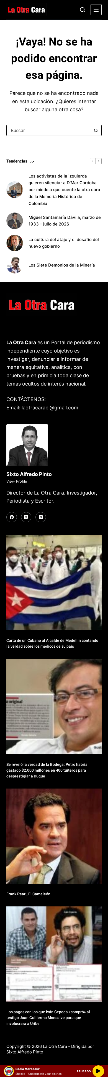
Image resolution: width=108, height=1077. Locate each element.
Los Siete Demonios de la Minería (62, 265)
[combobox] (49, 130)
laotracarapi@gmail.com (50, 407)
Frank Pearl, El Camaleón (28, 894)
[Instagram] (40, 517)
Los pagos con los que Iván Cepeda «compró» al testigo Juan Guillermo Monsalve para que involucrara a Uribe (48, 1018)
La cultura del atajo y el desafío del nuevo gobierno (64, 243)
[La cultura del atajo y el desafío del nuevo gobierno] (14, 243)
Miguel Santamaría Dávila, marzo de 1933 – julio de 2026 (65, 221)
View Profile (16, 481)
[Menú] (96, 9)
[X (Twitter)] (26, 517)
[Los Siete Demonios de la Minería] (14, 265)
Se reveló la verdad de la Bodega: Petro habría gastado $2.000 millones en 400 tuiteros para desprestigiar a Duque (47, 770)
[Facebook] (11, 517)
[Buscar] (82, 9)
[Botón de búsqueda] (96, 130)
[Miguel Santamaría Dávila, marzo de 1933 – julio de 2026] (14, 220)
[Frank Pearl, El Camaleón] (53, 836)
